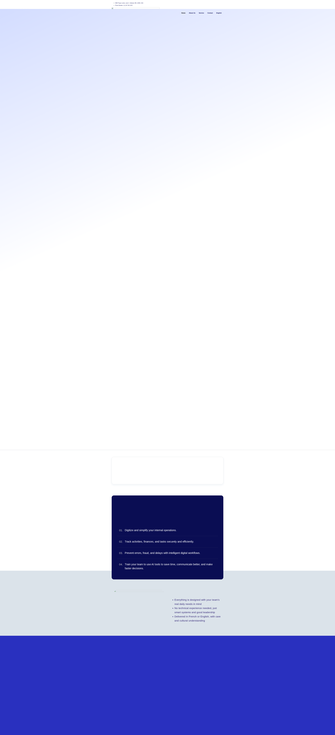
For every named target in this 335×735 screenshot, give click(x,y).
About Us (192, 13)
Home (183, 13)
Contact (210, 13)
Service (201, 13)
